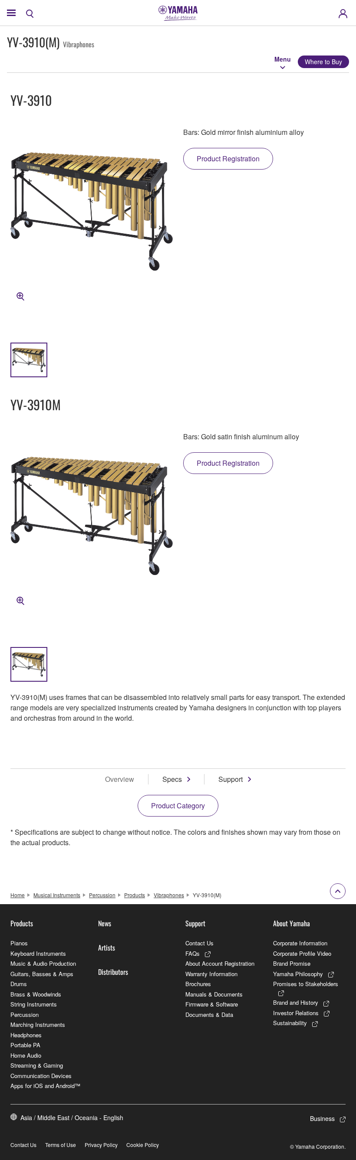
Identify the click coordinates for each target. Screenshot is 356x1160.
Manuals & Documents (214, 994)
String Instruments (33, 1004)
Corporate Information (300, 943)
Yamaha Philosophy (298, 974)
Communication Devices (41, 1076)
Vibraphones (169, 895)
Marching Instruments (37, 1024)
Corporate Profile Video (302, 953)
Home (17, 895)
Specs (172, 779)
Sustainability (290, 1023)
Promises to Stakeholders (305, 984)
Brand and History (295, 1002)
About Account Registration (219, 963)
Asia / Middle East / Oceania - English (71, 1117)
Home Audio (25, 1055)
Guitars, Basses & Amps (41, 974)
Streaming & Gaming (36, 1065)
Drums (18, 984)
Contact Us (199, 943)
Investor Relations (296, 1013)
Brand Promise (291, 963)
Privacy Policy (101, 1144)
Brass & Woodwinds (35, 994)
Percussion (102, 895)
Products (134, 895)
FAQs (192, 953)
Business (322, 1118)
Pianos (19, 943)
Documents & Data (209, 1014)
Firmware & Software (211, 1004)
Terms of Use (60, 1144)
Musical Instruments (56, 895)
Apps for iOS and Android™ (45, 1086)
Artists (106, 947)
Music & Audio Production (43, 963)
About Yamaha (291, 923)
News (104, 923)
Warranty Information (211, 974)
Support (230, 779)
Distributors (113, 972)
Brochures (198, 984)
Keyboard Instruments (38, 953)
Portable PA (25, 1045)
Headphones (26, 1035)
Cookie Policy (142, 1144)
